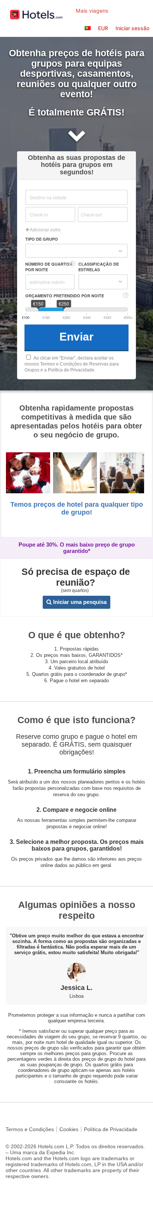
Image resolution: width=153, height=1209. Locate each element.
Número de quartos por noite (48, 266)
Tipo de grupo (41, 239)
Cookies (68, 1129)
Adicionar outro (45, 229)
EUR (103, 28)
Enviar (76, 336)
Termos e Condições (30, 1129)
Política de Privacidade (110, 1129)
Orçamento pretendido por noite (64, 295)
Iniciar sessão (132, 28)
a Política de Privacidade (69, 370)
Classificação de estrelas (98, 266)
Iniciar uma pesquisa (79, 602)
